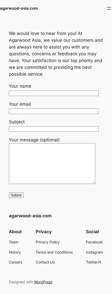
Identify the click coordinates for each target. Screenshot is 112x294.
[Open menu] (109, 8)
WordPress (43, 282)
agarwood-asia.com (19, 8)
